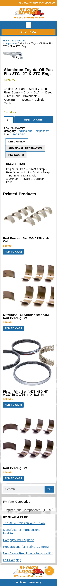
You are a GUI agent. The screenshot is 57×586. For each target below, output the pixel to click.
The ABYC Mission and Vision (24, 523)
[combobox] (28, 508)
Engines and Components (33, 130)
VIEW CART (50, 3)
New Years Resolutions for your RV (27, 553)
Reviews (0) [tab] (16, 154)
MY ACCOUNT (25, 3)
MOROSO (19, 134)
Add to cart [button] (13, 251)
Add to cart (34, 119)
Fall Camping (12, 560)
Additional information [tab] (25, 148)
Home (6, 40)
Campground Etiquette (18, 540)
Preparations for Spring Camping (26, 546)
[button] (28, 25)
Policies (21, 582)
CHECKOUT (38, 3)
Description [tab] (16, 141)
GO (49, 489)
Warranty (35, 582)
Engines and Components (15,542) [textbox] (29, 510)
